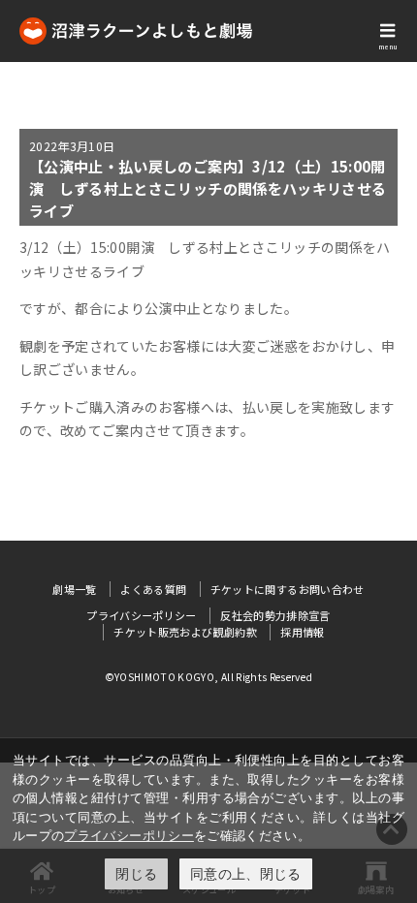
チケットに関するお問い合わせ (287, 589)
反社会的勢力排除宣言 (275, 615)
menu (388, 46)
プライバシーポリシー (129, 835)
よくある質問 (153, 589)
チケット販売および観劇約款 (185, 631)
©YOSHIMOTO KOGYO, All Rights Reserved (209, 676)
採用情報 (302, 631)
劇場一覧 (74, 589)
